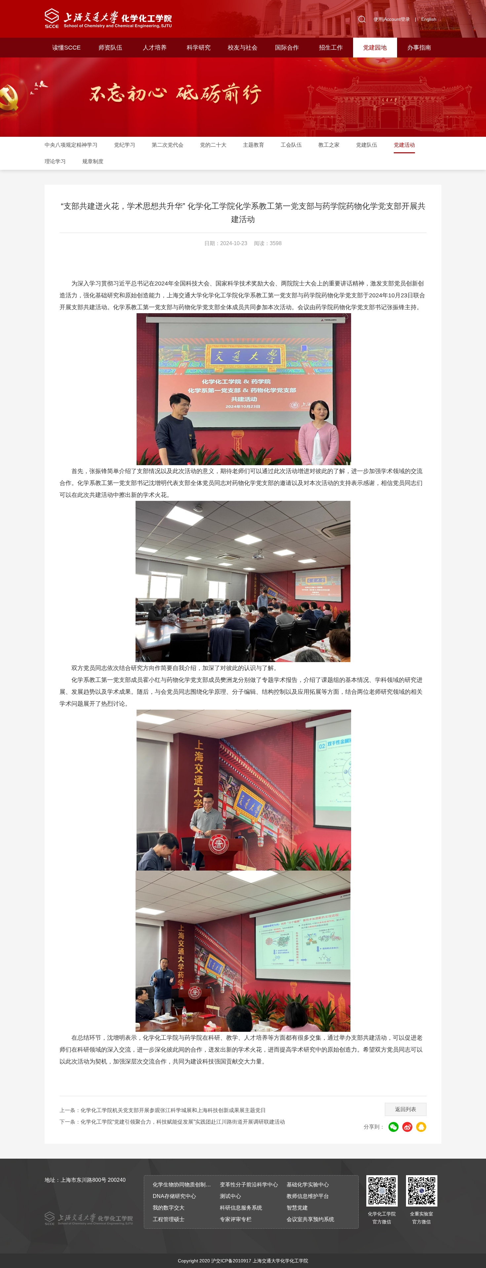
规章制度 (92, 161)
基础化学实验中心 (308, 1184)
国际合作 (287, 47)
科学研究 (199, 47)
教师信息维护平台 (308, 1196)
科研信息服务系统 (241, 1208)
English (428, 19)
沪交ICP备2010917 (231, 1260)
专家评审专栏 (236, 1219)
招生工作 (331, 47)
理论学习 (55, 161)
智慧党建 (297, 1208)
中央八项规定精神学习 (71, 145)
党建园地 (375, 47)
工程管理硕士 (168, 1219)
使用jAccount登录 (392, 19)
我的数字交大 (168, 1208)
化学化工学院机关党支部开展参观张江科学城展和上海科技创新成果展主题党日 (173, 1110)
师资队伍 (110, 47)
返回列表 (405, 1109)
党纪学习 (124, 145)
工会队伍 (291, 145)
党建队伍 (366, 145)
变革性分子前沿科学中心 (249, 1184)
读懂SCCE (66, 47)
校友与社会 (243, 47)
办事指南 (419, 47)
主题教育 (253, 145)
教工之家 (329, 145)
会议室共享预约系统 (310, 1219)
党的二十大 (213, 145)
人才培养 (155, 47)
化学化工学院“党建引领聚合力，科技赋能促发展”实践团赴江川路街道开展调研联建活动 (183, 1122)
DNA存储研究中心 (174, 1196)
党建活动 (404, 145)
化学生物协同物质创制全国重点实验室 (184, 1184)
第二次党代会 (167, 145)
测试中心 (230, 1196)
